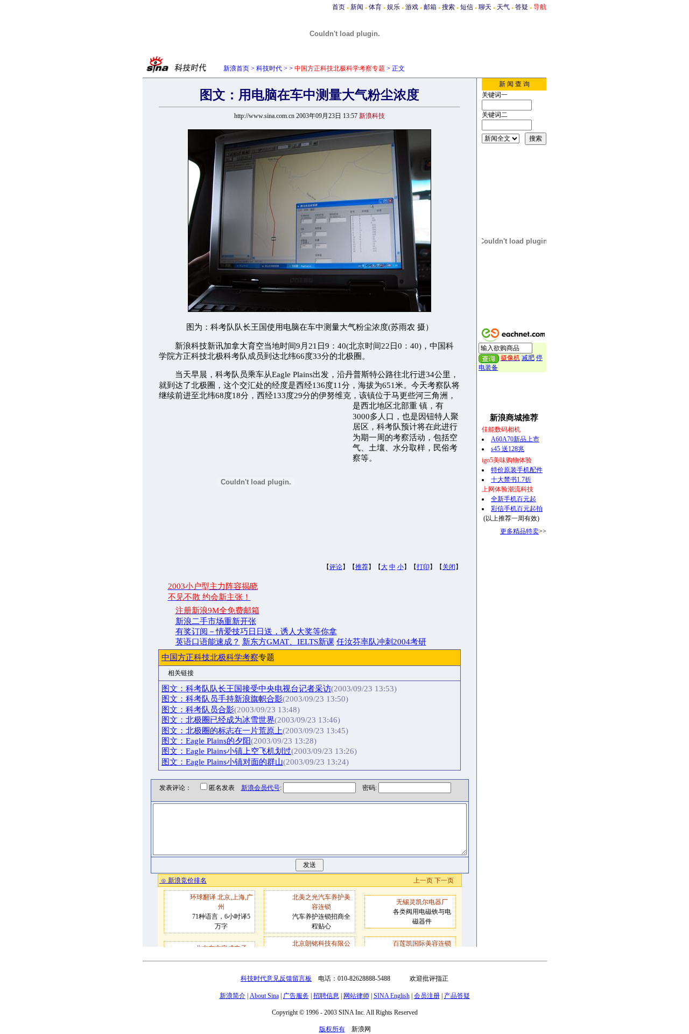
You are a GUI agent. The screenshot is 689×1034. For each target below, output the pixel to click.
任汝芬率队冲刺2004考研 (381, 641)
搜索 (448, 7)
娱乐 (393, 7)
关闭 (448, 567)
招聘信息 (326, 996)
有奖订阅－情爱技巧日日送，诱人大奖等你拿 (256, 631)
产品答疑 (457, 996)
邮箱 (430, 7)
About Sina (264, 996)
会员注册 (427, 996)
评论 (335, 567)
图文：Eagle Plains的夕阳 (206, 741)
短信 (466, 7)
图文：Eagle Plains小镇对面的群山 (222, 762)
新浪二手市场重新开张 (215, 621)
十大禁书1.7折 (511, 479)
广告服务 (296, 996)
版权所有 (332, 1029)
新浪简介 (232, 996)
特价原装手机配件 (517, 470)
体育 (375, 7)
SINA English (392, 996)
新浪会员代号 (260, 788)
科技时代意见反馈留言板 (276, 978)
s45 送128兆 (507, 449)
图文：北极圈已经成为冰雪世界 (218, 720)
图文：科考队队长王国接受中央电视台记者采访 (246, 688)
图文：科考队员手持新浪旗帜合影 (222, 699)
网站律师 (356, 996)
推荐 (361, 567)
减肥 (528, 358)
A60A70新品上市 (515, 439)
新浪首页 (236, 68)
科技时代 (269, 68)
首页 (338, 7)
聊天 (485, 7)
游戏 (411, 7)
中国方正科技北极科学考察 (209, 657)
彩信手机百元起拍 (517, 508)
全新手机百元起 (513, 499)
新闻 (356, 7)
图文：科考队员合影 (197, 709)
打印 (423, 567)
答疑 (521, 7)
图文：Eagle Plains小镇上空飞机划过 (226, 751)
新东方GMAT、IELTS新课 (288, 641)
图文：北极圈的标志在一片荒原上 (222, 730)
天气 (503, 7)
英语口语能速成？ (207, 641)
